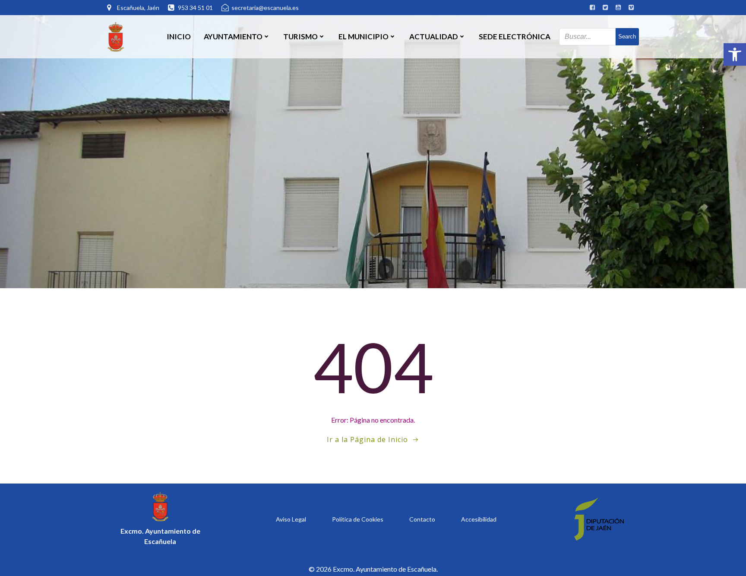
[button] (735, 54)
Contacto (422, 519)
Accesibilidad (478, 519)
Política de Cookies (357, 519)
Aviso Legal (291, 519)
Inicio (179, 36)
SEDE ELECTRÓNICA (514, 36)
